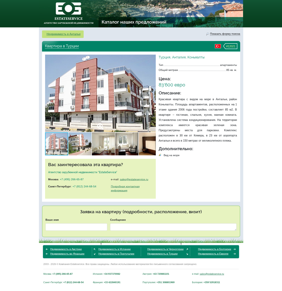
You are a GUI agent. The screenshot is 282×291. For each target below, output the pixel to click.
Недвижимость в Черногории (165, 249)
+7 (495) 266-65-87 (72, 179)
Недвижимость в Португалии (116, 253)
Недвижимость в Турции (162, 253)
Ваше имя (52, 219)
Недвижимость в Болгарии (214, 249)
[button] (152, 93)
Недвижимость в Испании (114, 249)
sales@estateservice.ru (134, 179)
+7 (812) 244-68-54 (84, 186)
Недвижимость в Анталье (64, 34)
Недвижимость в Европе (213, 253)
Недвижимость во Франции (67, 253)
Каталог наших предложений (134, 22)
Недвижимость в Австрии (66, 249)
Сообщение (118, 219)
